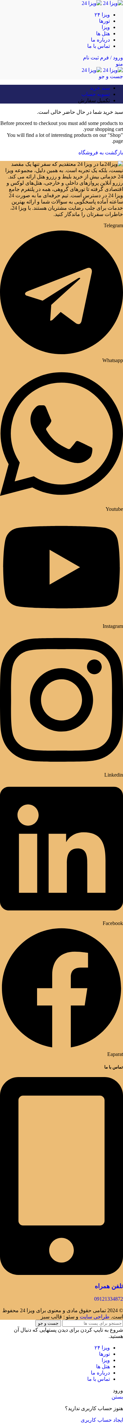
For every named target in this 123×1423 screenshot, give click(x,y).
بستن (117, 1397)
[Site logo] (112, 3)
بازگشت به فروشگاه (100, 152)
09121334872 (108, 1299)
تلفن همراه (109, 1286)
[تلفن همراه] (61, 1273)
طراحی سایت (95, 1316)
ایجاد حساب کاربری (102, 1420)
